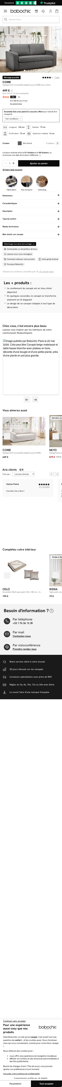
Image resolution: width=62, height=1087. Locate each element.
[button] (31, 367)
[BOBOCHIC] (21, 11)
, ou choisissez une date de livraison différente (27, 154)
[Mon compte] (51, 11)
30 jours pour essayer (12, 170)
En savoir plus (46, 271)
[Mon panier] (56, 11)
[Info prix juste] (11, 90)
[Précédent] (7, 436)
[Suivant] (55, 436)
